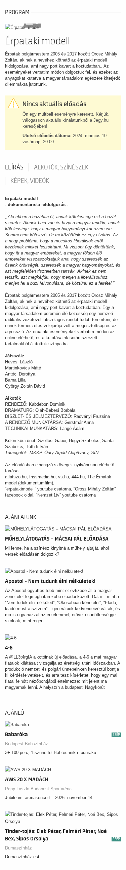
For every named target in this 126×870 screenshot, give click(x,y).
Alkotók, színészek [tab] (61, 167)
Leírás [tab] (14, 167)
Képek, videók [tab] (29, 181)
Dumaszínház (18, 848)
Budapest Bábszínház (26, 743)
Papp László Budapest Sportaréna (38, 788)
